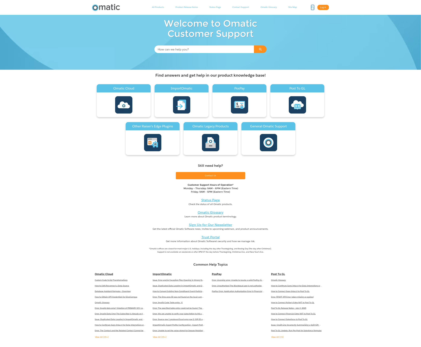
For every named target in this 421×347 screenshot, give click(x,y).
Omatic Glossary (268, 7)
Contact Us (210, 175)
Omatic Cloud (104, 274)
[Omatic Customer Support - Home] (106, 7)
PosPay (217, 274)
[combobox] (204, 49)
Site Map (292, 7)
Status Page (215, 7)
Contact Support (240, 7)
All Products (158, 7)
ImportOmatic (162, 274)
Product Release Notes (186, 7)
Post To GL (278, 274)
